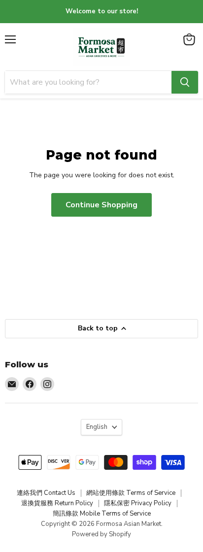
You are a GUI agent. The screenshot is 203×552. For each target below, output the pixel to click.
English (96, 426)
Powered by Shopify (101, 534)
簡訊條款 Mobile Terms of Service (102, 513)
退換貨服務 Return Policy (57, 503)
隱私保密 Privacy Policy (137, 503)
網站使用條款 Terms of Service (130, 492)
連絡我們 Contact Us (46, 492)
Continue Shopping (101, 204)
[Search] (184, 82)
